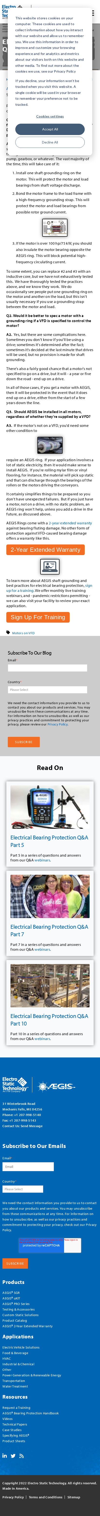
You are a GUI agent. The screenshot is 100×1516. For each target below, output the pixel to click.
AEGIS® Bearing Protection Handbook (30, 1413)
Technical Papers (14, 1424)
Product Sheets (13, 1441)
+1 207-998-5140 (27, 1114)
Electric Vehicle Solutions (21, 1347)
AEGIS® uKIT (11, 1298)
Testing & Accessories (18, 1309)
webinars (42, 860)
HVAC (6, 1358)
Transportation (13, 1380)
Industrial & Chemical (18, 1364)
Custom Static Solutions (20, 1314)
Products (13, 1281)
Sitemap (73, 1497)
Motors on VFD (23, 633)
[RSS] (21, 1456)
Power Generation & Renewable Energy (31, 1375)
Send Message (31, 1126)
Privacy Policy (57, 724)
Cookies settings (50, 116)
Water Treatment (15, 1386)
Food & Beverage (15, 1352)
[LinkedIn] (4, 1456)
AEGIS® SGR (11, 1292)
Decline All (50, 142)
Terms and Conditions (45, 1497)
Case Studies (12, 1429)
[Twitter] (13, 1456)
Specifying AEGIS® (15, 1435)
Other (6, 1369)
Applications (17, 1336)
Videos (7, 1418)
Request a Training (16, 1407)
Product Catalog (14, 1320)
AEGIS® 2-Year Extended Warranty (27, 1326)
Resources (15, 1396)
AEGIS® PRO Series (16, 1303)
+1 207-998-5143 (22, 1120)
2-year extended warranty (70, 522)
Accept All (50, 129)
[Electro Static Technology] (45, 1083)
